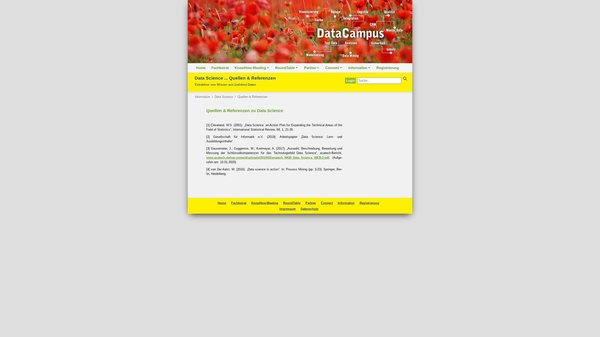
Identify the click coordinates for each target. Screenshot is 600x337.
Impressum (287, 209)
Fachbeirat (220, 68)
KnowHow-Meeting (252, 69)
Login (350, 80)
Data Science (224, 97)
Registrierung (387, 68)
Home (201, 68)
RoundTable (287, 69)
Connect (334, 69)
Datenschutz (310, 209)
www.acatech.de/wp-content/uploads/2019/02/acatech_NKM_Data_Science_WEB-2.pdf (267, 157)
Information (359, 69)
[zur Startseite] (300, 31)
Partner (312, 69)
